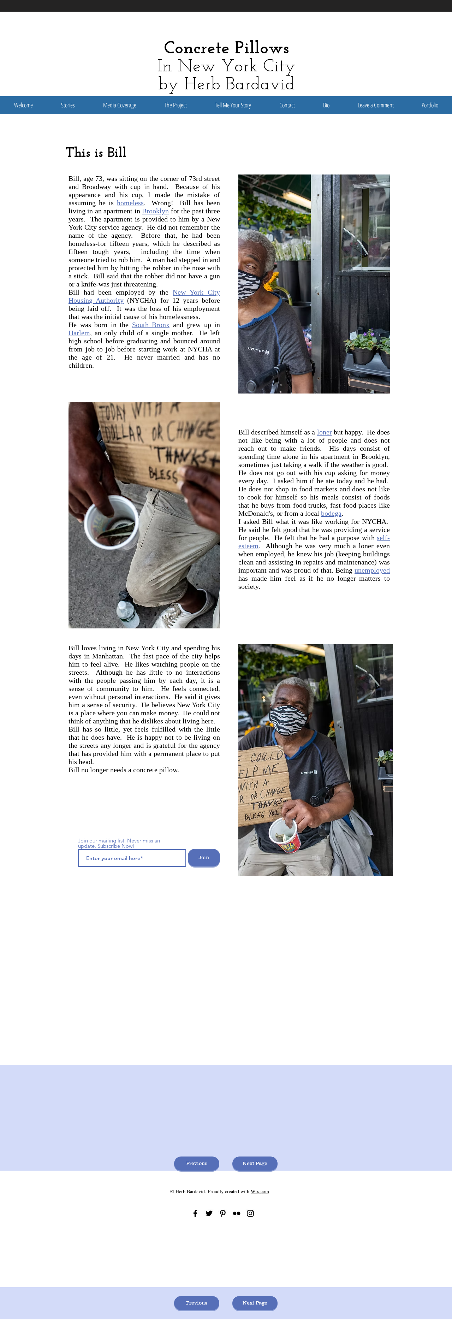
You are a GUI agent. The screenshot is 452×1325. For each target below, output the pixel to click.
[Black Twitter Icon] (209, 1213)
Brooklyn (155, 211)
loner (324, 432)
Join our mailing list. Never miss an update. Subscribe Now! (119, 843)
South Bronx (151, 325)
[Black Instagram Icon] (250, 1213)
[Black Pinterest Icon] (222, 1213)
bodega (331, 513)
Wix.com (260, 1191)
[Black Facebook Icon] (195, 1213)
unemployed (372, 570)
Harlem (79, 333)
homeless (130, 203)
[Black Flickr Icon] (236, 1213)
